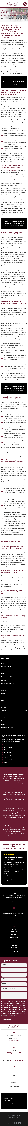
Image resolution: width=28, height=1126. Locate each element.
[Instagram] (13, 1060)
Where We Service (14, 1086)
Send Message (7, 1019)
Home (14, 1072)
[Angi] (22, 1060)
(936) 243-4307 (19, 82)
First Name (5, 964)
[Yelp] (15, 1060)
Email (3, 978)
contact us (24, 644)
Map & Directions (14, 1040)
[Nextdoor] (24, 1060)
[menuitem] (13, 663)
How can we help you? (8, 993)
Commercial (14, 1082)
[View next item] (10, 880)
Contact (14, 1090)
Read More (14, 919)
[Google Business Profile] (20, 1060)
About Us (14, 1075)
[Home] (13, 3)
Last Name (5, 969)
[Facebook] (10, 1060)
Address (4, 983)
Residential (14, 1079)
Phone (3, 974)
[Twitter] (17, 1060)
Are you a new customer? (8, 988)
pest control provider (12, 170)
